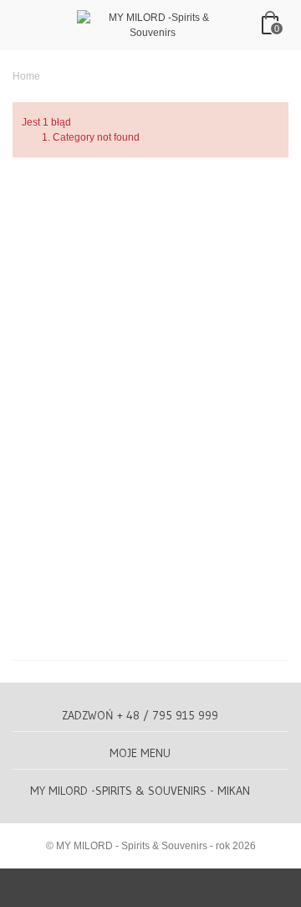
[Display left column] (150, 887)
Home (26, 76)
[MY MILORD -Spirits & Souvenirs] (152, 24)
